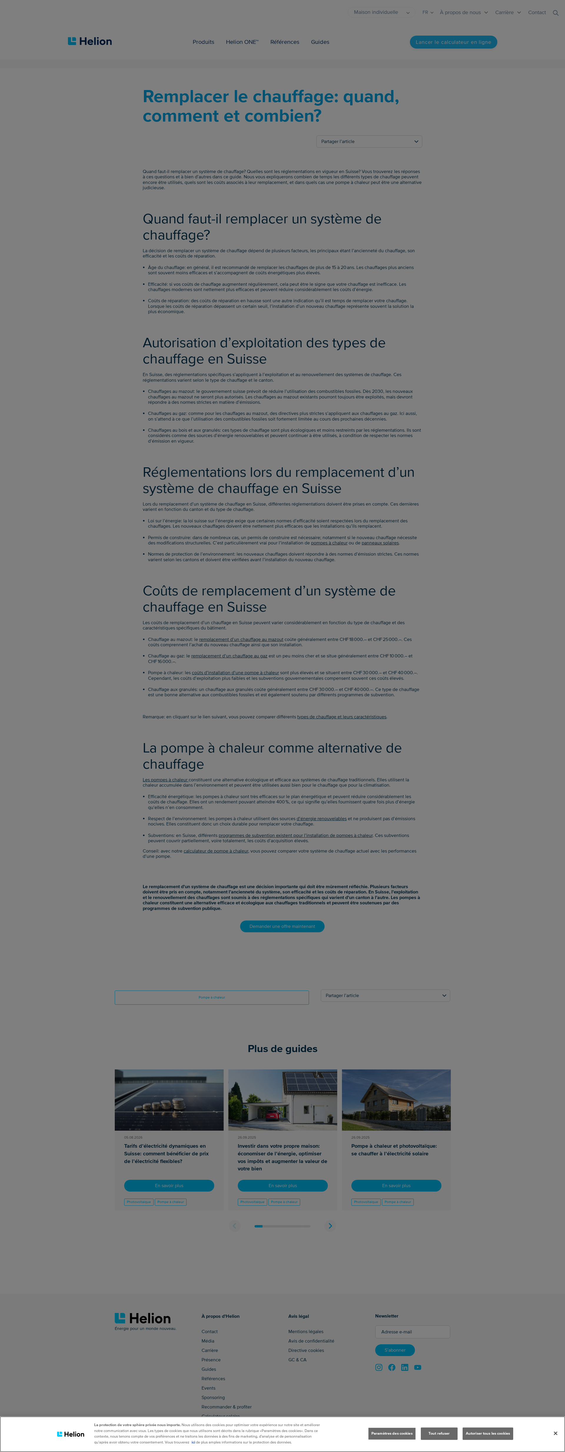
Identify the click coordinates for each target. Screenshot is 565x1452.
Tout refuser (439, 1433)
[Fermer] (555, 1433)
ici (193, 1442)
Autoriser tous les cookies (488, 1433)
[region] (282, 1434)
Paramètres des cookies (392, 1433)
